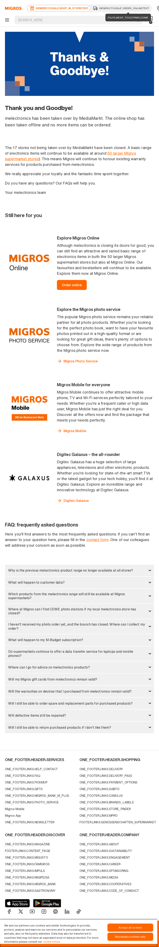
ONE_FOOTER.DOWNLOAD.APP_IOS (17, 903)
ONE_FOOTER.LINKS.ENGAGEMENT (105, 857)
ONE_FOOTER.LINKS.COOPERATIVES (105, 884)
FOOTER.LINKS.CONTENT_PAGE (27, 851)
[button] (79, 570)
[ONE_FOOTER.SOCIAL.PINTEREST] (55, 911)
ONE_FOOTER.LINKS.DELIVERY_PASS (106, 775)
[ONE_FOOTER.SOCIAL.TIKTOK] (79, 911)
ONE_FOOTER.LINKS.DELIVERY (101, 769)
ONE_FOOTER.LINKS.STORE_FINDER (105, 809)
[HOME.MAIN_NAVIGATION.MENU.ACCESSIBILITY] (6, 20)
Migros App (13, 815)
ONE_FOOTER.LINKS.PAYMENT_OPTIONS (109, 782)
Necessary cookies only (130, 937)
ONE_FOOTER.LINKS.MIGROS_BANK (30, 884)
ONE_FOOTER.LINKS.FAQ (22, 775)
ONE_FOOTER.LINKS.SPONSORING (104, 871)
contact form (97, 539)
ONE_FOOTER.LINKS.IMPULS (25, 871)
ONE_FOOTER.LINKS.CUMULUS (101, 795)
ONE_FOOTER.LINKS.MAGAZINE (27, 844)
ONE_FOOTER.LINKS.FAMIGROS (27, 864)
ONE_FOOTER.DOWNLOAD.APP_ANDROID (47, 903)
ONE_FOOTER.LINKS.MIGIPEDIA (27, 877)
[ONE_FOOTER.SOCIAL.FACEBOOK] (9, 911)
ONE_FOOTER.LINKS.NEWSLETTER (29, 822)
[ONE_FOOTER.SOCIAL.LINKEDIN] (67, 911)
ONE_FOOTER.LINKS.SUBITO (100, 789)
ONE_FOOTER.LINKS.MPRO (99, 815)
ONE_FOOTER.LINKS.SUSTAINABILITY (106, 851)
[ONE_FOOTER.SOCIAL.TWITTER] (21, 911)
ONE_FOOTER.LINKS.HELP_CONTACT (31, 769)
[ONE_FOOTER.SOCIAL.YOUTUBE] (32, 911)
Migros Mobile (14, 809)
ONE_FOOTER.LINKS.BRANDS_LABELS (107, 802)
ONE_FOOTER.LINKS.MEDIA (99, 877)
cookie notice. (52, 942)
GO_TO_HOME (12, 8)
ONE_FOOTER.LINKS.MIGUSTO (26, 857)
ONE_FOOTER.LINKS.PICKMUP (26, 782)
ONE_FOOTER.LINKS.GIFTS (24, 789)
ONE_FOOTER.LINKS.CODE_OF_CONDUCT (109, 890)
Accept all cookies (130, 928)
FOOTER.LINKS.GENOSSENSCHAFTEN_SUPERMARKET (116, 822)
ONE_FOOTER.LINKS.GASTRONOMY (30, 890)
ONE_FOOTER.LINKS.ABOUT (99, 844)
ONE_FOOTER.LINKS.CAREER (100, 864)
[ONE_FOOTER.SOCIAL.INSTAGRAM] (44, 911)
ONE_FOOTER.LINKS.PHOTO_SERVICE (32, 802)
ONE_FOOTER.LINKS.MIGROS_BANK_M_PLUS (37, 795)
